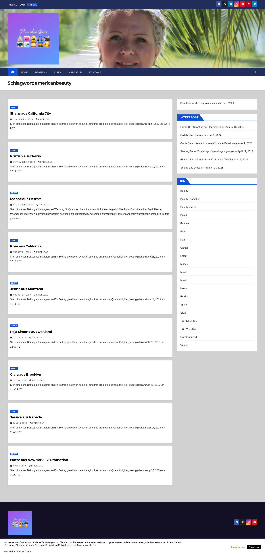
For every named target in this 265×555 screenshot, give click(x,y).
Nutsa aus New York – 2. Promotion (39, 460)
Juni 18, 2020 (20, 423)
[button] (255, 72)
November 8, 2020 (23, 119)
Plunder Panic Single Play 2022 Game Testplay (206, 159)
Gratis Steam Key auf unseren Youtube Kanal (205, 143)
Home (24, 72)
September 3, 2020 (23, 205)
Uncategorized (188, 337)
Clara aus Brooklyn (25, 374)
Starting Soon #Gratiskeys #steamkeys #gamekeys (208, 151)
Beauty (40, 72)
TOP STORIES (188, 321)
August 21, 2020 (22, 252)
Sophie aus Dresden (191, 167)
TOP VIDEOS (188, 329)
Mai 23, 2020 (20, 466)
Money (184, 264)
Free (183, 231)
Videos (184, 345)
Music (183, 280)
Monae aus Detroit (25, 199)
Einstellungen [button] (238, 547)
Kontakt (95, 72)
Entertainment (188, 207)
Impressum (75, 72)
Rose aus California (25, 246)
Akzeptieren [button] (254, 547)
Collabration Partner (191, 135)
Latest (183, 256)
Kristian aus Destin (25, 156)
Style (183, 312)
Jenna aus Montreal (26, 289)
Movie (183, 272)
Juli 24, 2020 (20, 380)
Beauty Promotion (190, 199)
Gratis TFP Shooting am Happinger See (202, 127)
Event (183, 215)
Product (184, 296)
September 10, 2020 (24, 162)
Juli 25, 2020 (20, 338)
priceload (44, 119)
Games (184, 247)
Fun (57, 72)
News (183, 288)
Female (184, 223)
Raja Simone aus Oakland (31, 332)
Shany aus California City (30, 113)
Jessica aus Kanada (26, 417)
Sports (184, 304)
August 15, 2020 (22, 295)
